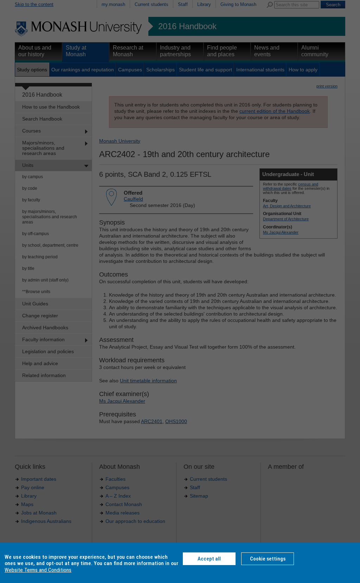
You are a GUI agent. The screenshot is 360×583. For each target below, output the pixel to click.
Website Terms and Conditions (38, 570)
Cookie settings (267, 559)
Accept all (209, 559)
